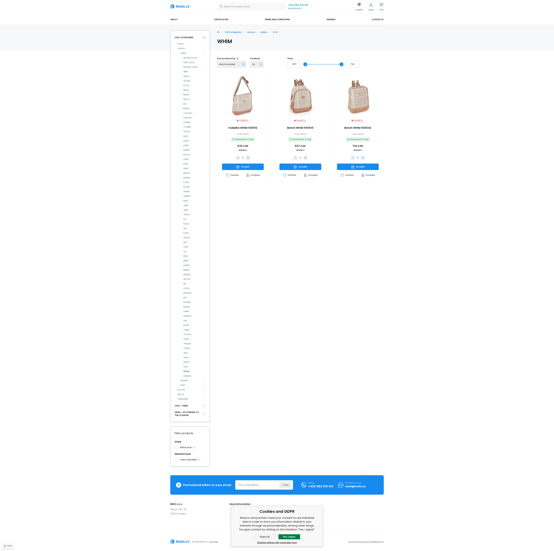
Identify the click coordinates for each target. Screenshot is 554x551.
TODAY (186, 348)
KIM (185, 228)
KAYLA (186, 223)
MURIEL (186, 265)
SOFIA (186, 325)
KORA (186, 233)
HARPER (186, 196)
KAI (184, 219)
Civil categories (233, 32)
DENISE (186, 150)
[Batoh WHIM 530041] (300, 96)
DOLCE (186, 154)
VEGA (186, 357)
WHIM (186, 371)
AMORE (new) (190, 57)
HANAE (186, 191)
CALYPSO (187, 113)
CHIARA (186, 122)
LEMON (186, 237)
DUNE (185, 159)
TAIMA (186, 329)
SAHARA (187, 302)
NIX (184, 283)
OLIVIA (186, 288)
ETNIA (186, 182)
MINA (185, 260)
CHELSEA (187, 117)
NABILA (186, 269)
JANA (185, 205)
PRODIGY (187, 292)
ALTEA (186, 85)
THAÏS (186, 339)
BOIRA (186, 108)
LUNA (185, 246)
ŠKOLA (181, 394)
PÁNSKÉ (184, 380)
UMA (185, 352)
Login (285, 485)
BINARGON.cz (377, 541)
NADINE (186, 274)
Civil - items (181, 405)
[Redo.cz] (218, 32)
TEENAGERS (183, 399)
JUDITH (186, 214)
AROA (186, 90)
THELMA (187, 343)
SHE (185, 320)
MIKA (185, 256)
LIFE (185, 242)
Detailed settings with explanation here (277, 542)
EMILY (186, 168)
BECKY (186, 99)
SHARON (187, 316)
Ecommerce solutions (359, 541)
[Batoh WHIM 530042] (358, 96)
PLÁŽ (182, 385)
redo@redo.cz (295, 8)
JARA (185, 209)
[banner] (190, 6)
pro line (181, 389)
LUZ (185, 251)
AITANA (186, 80)
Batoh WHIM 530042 (357, 128)
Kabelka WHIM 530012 (243, 128)
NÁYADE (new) (190, 67)
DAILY (186, 136)
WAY (185, 366)
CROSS (186, 131)
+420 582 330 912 (298, 5)
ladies (264, 32)
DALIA (186, 140)
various (251, 32)
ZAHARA (187, 375)
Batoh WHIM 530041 (300, 128)
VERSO (186, 362)
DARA (186, 145)
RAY (185, 297)
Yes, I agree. (289, 537)
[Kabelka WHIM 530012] (243, 96)
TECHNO (187, 334)
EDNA (185, 163)
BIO (185, 103)
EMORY (186, 173)
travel (180, 43)
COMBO (187, 127)
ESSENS (186, 177)
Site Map (213, 541)
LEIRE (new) (189, 62)
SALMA (186, 306)
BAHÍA (186, 94)
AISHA (186, 76)
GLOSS (186, 186)
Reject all (265, 537)
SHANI (186, 311)
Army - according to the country (187, 414)
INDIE (185, 200)
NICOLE (186, 279)
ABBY (185, 71)
